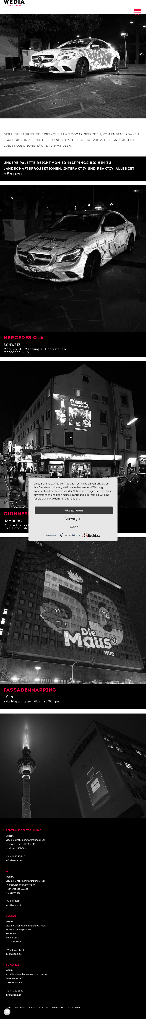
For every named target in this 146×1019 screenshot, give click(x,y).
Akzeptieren (74, 510)
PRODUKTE (20, 1008)
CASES (32, 1008)
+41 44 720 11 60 (15, 990)
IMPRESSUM (57, 1008)
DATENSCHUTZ (73, 1008)
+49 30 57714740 (15, 950)
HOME (8, 1008)
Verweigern (73, 519)
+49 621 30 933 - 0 (15, 856)
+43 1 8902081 (13, 901)
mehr (74, 527)
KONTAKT (43, 1008)
